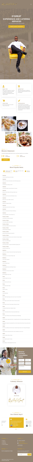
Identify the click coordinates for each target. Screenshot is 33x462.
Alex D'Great (4, 459)
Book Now (25, 371)
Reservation (4, 443)
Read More (6, 159)
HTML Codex (7, 460)
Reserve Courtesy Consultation (16, 26)
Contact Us (4, 441)
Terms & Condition (5, 444)
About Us (3, 440)
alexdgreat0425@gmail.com (23, 443)
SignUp (29, 454)
